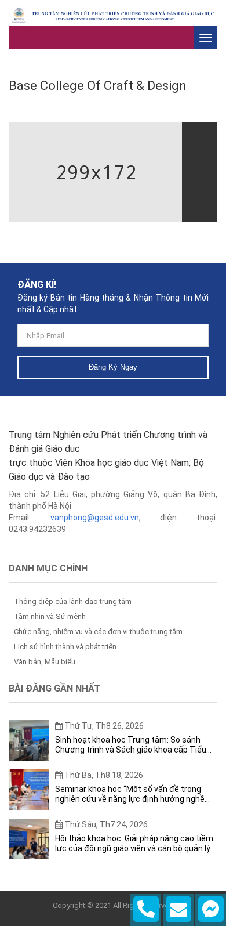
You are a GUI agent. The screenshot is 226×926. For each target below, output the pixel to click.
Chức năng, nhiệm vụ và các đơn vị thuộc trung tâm (98, 631)
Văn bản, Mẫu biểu (44, 661)
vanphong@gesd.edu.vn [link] (94, 517)
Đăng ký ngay (113, 367)
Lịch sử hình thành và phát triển (65, 646)
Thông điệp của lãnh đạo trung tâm (73, 601)
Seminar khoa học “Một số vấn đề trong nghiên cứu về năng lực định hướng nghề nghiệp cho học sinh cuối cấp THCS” (130, 794)
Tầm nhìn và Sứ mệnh (50, 616)
